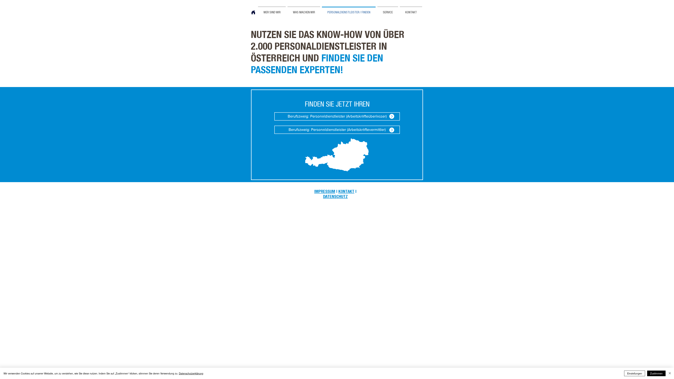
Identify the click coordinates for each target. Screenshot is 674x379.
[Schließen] (670, 373)
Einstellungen (634, 373)
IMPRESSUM (324, 192)
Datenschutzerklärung (191, 373)
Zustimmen (656, 373)
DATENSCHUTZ (335, 197)
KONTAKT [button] (346, 192)
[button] (411, 11)
